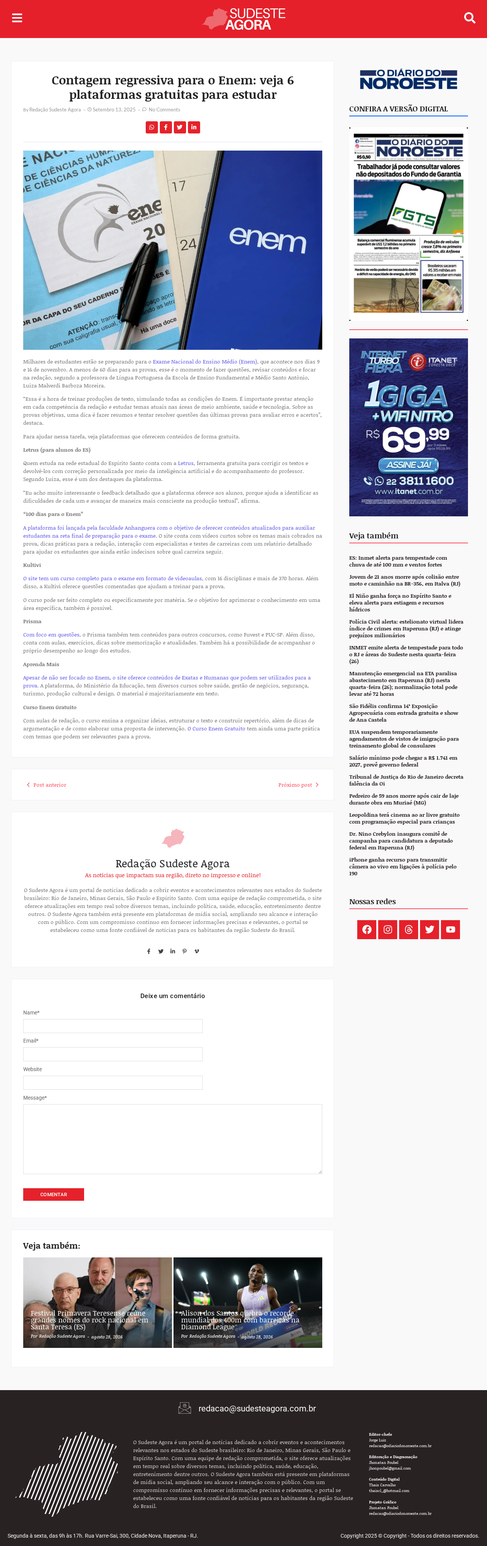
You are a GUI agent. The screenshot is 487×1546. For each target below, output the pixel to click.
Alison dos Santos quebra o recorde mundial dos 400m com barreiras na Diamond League (240, 1319)
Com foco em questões (51, 634)
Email (30, 1040)
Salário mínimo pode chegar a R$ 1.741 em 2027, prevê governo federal (403, 761)
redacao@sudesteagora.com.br (257, 1408)
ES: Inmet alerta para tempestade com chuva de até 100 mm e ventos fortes (398, 561)
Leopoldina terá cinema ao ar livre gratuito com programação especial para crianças (404, 818)
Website (32, 1069)
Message (35, 1097)
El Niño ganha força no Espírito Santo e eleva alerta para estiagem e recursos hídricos (400, 602)
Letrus (186, 463)
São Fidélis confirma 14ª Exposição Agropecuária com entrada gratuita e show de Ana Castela (403, 713)
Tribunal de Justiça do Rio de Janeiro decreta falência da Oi (406, 780)
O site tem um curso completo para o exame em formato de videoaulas (112, 578)
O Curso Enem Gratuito (216, 728)
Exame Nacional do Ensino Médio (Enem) (205, 361)
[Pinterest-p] (184, 951)
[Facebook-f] (149, 951)
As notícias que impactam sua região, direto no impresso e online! (173, 875)
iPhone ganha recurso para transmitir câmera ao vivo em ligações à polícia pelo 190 (403, 866)
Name (31, 1012)
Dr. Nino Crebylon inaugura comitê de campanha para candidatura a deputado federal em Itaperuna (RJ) (401, 840)
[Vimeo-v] (197, 951)
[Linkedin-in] (173, 951)
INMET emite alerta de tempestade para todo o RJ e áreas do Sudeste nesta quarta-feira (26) (406, 654)
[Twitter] (160, 951)
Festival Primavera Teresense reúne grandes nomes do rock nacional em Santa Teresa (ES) (89, 1319)
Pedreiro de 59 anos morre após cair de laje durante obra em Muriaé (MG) (403, 799)
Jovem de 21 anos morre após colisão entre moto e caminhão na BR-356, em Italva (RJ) (404, 580)
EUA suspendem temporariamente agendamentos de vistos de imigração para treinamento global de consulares (404, 739)
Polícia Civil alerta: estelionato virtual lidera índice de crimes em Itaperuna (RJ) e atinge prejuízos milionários (406, 628)
